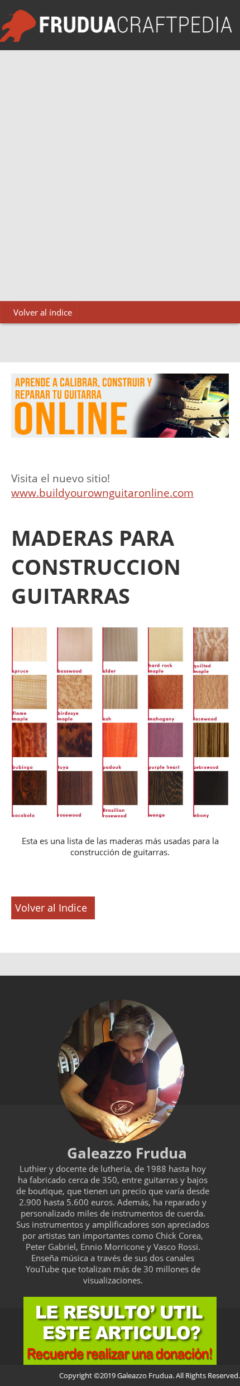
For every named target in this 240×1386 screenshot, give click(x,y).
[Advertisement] (120, 175)
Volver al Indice (51, 907)
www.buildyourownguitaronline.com (102, 493)
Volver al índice (42, 312)
